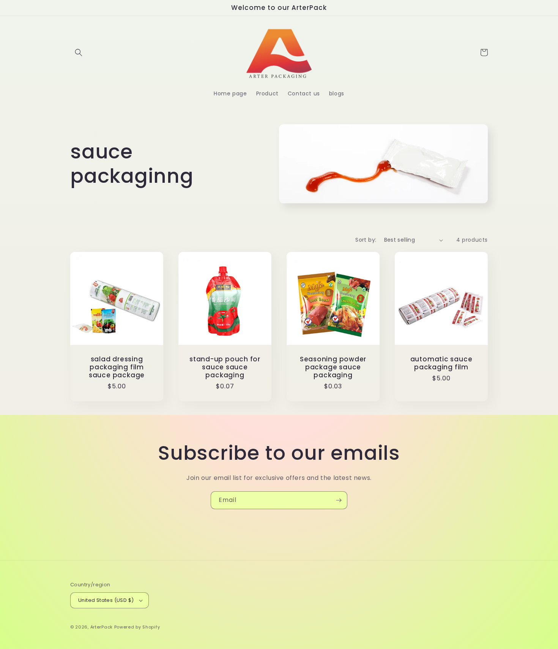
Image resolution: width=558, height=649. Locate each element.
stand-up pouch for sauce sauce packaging (224, 367)
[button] (78, 52)
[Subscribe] (338, 500)
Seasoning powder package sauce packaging (333, 367)
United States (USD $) (106, 600)
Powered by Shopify (137, 627)
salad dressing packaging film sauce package (117, 367)
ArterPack (101, 627)
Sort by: (365, 240)
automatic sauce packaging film (441, 363)
